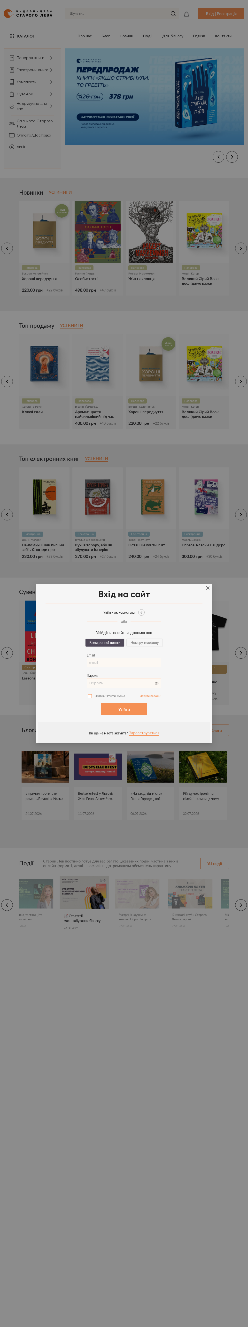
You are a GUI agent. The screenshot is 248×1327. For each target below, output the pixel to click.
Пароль (92, 675)
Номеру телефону (145, 643)
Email (91, 655)
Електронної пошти (104, 643)
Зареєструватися (144, 732)
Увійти (124, 709)
